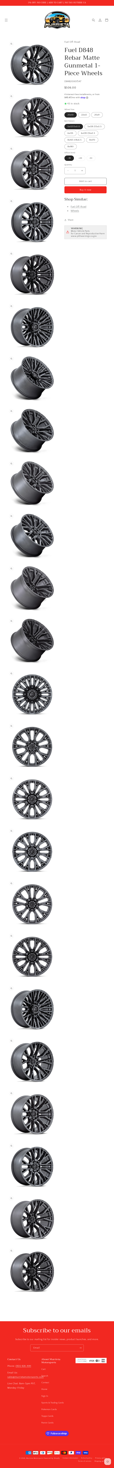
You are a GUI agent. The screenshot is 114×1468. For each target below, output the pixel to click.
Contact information (70, 1458)
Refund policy (86, 1458)
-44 (82, 159)
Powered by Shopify (52, 1458)
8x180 (71, 146)
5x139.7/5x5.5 (95, 126)
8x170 (92, 140)
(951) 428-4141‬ (23, 1366)
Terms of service (84, 1461)
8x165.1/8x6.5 (75, 140)
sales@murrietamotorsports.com (25, 1377)
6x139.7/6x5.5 (88, 133)
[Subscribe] (80, 1347)
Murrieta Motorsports (34, 1458)
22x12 (84, 115)
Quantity (68, 165)
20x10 (71, 115)
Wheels (75, 210)
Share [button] (70, 220)
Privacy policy (101, 1458)
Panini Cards (47, 1423)
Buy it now (85, 190)
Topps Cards (47, 1416)
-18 (69, 158)
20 (92, 159)
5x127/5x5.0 (74, 126)
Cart (43, 1369)
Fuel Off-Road (78, 206)
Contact (45, 1382)
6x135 (70, 133)
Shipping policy (100, 1461)
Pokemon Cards (49, 1409)
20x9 (97, 115)
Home (44, 1389)
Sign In (44, 1396)
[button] (6, 20)
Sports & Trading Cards (52, 1403)
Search (44, 1376)
